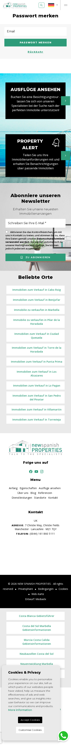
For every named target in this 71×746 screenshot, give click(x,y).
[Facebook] (30, 471)
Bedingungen (46, 589)
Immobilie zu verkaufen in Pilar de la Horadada (36, 321)
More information (20, 710)
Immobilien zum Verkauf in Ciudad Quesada (36, 335)
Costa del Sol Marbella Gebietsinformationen (36, 628)
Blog (33, 493)
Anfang (13, 488)
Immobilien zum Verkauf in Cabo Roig (36, 289)
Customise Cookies (30, 729)
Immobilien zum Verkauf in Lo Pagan (36, 385)
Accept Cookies (30, 719)
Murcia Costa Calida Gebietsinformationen (36, 641)
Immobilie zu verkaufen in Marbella (36, 310)
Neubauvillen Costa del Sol (37, 653)
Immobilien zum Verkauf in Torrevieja (36, 419)
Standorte (40, 497)
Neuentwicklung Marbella (36, 664)
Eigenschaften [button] (28, 488)
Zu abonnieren (37, 257)
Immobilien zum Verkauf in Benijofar (36, 300)
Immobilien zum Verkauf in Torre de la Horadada (36, 349)
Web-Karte (37, 594)
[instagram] (41, 471)
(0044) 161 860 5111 (35, 533)
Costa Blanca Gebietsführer (36, 616)
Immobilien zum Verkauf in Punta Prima (36, 361)
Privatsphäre (25, 589)
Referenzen (45, 493)
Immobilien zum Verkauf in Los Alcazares (36, 373)
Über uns (22, 493)
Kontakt (53, 497)
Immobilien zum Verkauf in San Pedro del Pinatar (37, 397)
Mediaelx (41, 599)
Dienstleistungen (22, 497)
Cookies (63, 589)
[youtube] (35, 471)
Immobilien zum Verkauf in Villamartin (37, 409)
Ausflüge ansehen (49, 488)
